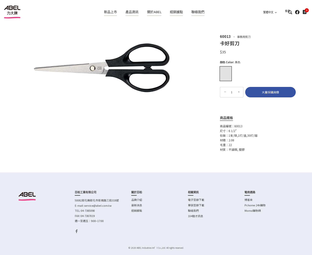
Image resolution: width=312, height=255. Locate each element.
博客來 (248, 200)
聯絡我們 (197, 12)
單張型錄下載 (196, 205)
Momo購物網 (252, 210)
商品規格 (226, 117)
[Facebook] (76, 231)
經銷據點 (176, 12)
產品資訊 (131, 12)
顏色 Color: (230, 62)
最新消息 (136, 205)
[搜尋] (290, 12)
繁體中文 (268, 12)
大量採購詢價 (270, 92)
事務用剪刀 (244, 36)
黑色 (225, 74)
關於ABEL (154, 12)
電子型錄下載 (196, 200)
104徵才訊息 (195, 216)
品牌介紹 (136, 200)
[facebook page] (297, 12)
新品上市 (110, 12)
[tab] (229, 118)
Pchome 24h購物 (255, 205)
